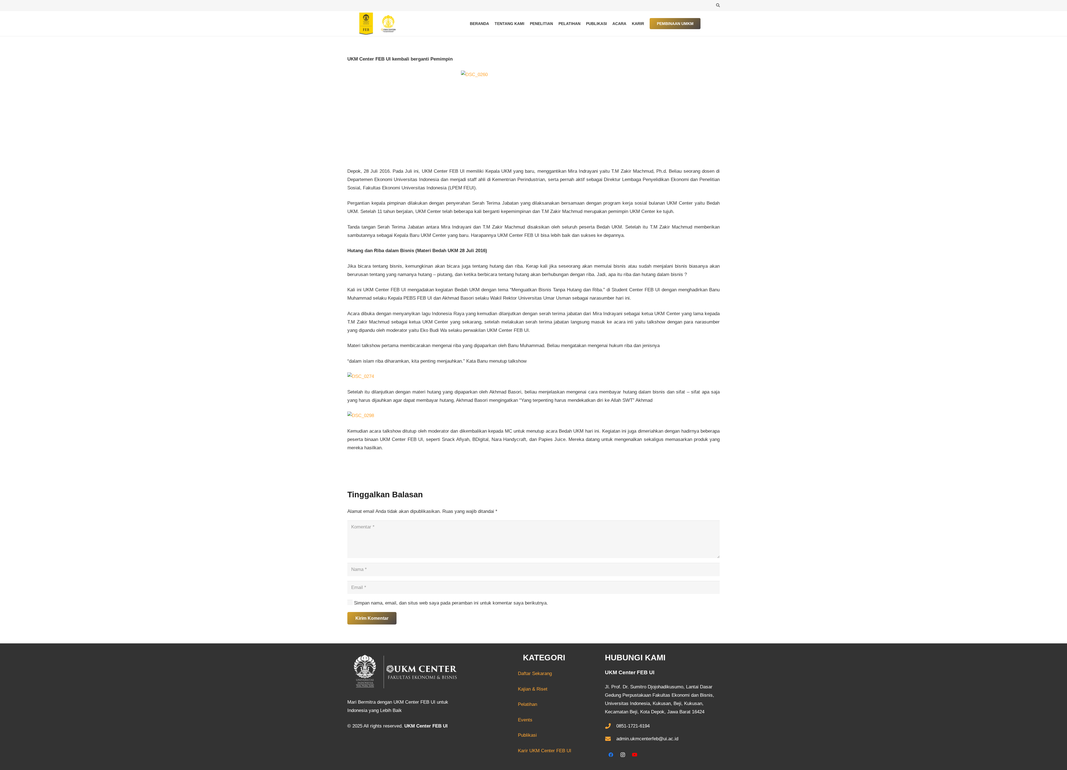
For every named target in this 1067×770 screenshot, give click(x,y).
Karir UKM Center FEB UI (544, 750)
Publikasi (527, 735)
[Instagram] (623, 755)
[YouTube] (634, 755)
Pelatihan (527, 704)
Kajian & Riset (532, 689)
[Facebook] (611, 755)
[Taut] (375, 23)
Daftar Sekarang (514, 673)
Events (525, 720)
